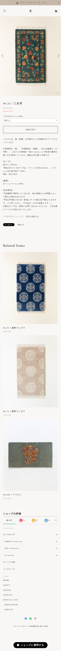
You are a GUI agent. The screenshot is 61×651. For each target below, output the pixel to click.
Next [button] (58, 56)
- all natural (8, 555)
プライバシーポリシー (21, 626)
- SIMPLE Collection (12, 541)
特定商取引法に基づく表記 (38, 626)
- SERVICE (8, 610)
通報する (21, 225)
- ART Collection (11, 548)
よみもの (7, 590)
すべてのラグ (9, 534)
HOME (6, 580)
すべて (9, 520)
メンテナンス (9, 569)
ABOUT (6, 585)
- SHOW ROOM (10, 605)
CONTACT (8, 595)
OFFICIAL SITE (10, 600)
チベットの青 (9, 562)
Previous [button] (3, 56)
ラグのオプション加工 (13, 116)
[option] (30, 56)
